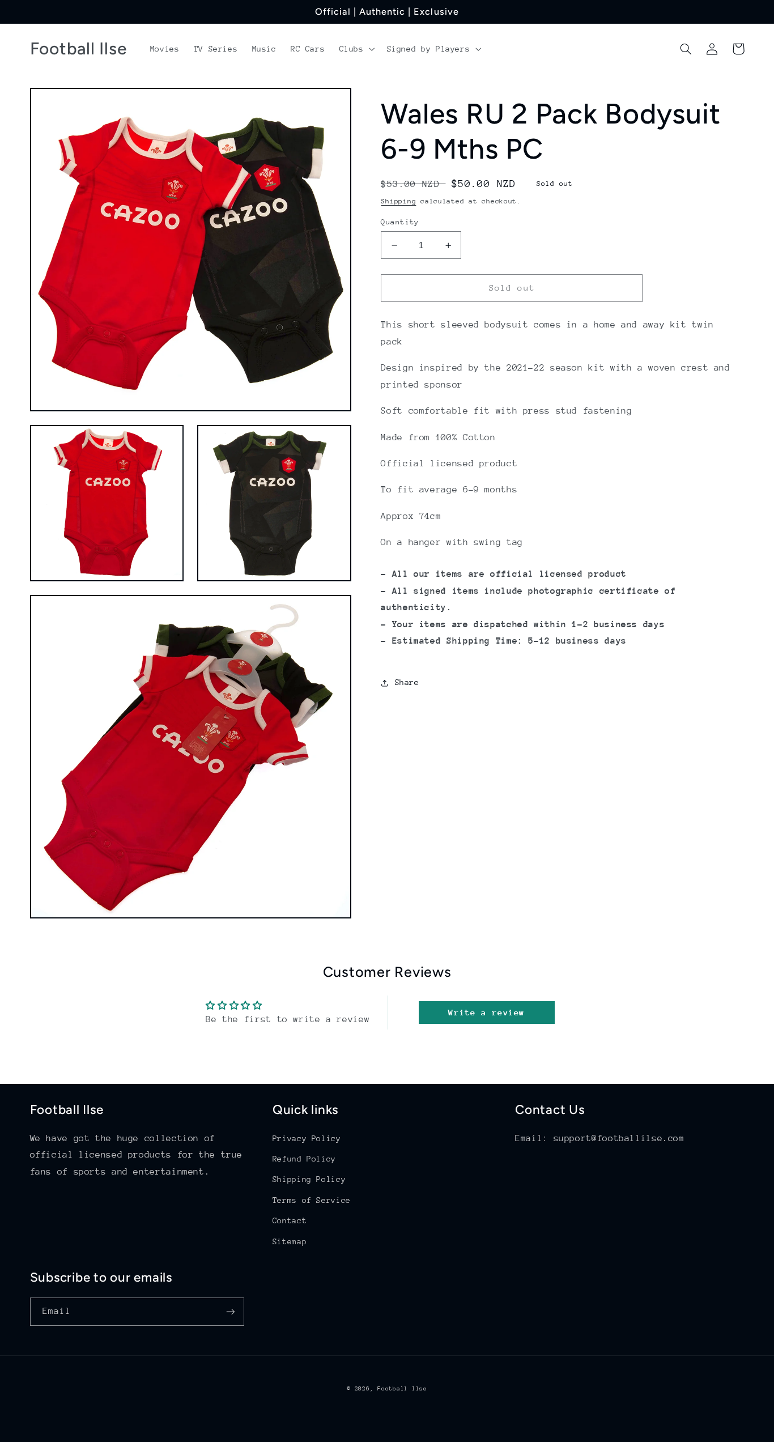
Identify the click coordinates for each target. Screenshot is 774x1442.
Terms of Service (312, 1200)
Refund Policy (304, 1158)
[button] (356, 48)
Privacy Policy (307, 1138)
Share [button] (407, 682)
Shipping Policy (309, 1179)
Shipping (398, 201)
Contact (290, 1220)
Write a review (486, 1012)
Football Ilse (402, 1388)
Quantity (400, 222)
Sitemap (290, 1241)
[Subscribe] (230, 1311)
